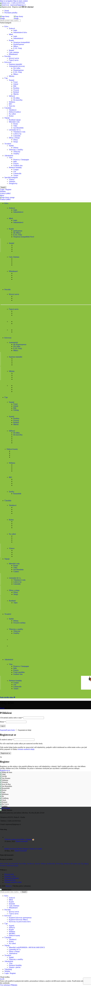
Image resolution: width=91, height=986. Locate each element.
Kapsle (11, 40)
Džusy (15, 140)
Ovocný (16, 90)
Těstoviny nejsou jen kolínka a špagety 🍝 (19, 839)
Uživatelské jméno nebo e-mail (11, 718)
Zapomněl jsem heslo (7, 730)
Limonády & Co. (15, 130)
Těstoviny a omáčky (16, 150)
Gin (14, 171)
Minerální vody (14, 122)
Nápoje (7, 118)
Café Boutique (5, 808)
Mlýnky (11, 76)
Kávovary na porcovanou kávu (20, 922)
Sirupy (15, 142)
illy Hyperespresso (19, 344)
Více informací (5, 985)
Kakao (11, 116)
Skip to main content (20, 1)
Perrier (15, 124)
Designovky (13, 183)
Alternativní (13, 953)
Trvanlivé (7, 144)
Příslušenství (13, 54)
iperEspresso (17, 231)
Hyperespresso (18, 70)
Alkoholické (8, 156)
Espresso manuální (15, 64)
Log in (3, 726)
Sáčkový (12, 96)
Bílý (14, 86)
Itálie (15, 161)
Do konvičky (18, 100)
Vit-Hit (6, 863)
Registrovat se (5, 753)
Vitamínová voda (19, 132)
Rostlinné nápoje (15, 120)
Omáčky (16, 154)
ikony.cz (9, 886)
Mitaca (15, 46)
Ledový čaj (17, 134)
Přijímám (14, 985)
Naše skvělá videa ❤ (7, 697)
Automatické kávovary (17, 66)
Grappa (16, 169)
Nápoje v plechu (14, 967)
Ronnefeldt (17, 494)
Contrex (16, 571)
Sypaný (11, 80)
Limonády (17, 136)
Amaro (15, 175)
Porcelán (7, 56)
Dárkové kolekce (15, 112)
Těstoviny (16, 152)
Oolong (16, 410)
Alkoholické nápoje (12, 865)
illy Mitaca (17, 233)
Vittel (15, 126)
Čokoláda (7, 108)
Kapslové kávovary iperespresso (20, 918)
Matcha (16, 94)
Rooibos (16, 88)
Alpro (15, 603)
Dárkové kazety (14, 935)
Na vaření (12, 114)
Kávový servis (14, 58)
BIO (10, 104)
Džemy (15, 148)
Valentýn (12, 181)
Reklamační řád (9, 880)
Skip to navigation (6, 1)
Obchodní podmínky (11, 878)
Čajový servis (13, 60)
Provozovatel (9, 874)
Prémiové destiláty (15, 167)
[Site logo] (7, 18)
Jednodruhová (18, 38)
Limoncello (17, 173)
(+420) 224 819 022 (18, 3)
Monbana (67, 863)
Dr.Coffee (16, 68)
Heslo (2, 722)
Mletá (11, 34)
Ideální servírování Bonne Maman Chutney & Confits (23, 849)
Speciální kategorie (11, 177)
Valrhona (43, 863)
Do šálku (16, 98)
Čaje (6, 78)
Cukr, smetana (14, 52)
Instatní (11, 50)
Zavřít (2, 979)
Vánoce (11, 179)
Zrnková (12, 28)
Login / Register (10, 973)
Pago (62, 863)
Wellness (12, 102)
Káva (6, 26)
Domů (2, 708)
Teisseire (37, 863)
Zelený (15, 84)
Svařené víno (18, 165)
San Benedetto (18, 128)
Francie (16, 163)
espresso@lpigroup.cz (18, 5)
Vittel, (2, 863)
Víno (10, 158)
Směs (15, 30)
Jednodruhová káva (20, 32)
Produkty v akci (10, 876)
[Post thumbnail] (6, 837)
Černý (15, 82)
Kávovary (7, 62)
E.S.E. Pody (17, 48)
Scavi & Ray (22, 863)
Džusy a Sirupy (14, 138)
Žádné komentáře (22, 841)
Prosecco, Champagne (21, 160)
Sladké (11, 146)
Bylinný (16, 92)
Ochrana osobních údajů (13, 882)
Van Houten (30, 863)
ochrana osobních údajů (26, 749)
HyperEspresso (18, 44)
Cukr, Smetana (14, 906)
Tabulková (12, 110)
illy (10, 863)
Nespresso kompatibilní (21, 42)
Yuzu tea (12, 106)
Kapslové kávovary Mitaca (18, 920)
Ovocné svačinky (19, 623)
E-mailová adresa (6, 739)
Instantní (12, 904)
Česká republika (19, 672)
